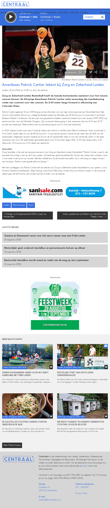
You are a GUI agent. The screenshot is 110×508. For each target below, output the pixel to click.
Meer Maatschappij (12, 445)
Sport (31, 205)
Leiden (6, 205)
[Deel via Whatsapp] (80, 73)
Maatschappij (19, 205)
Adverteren (51, 13)
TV (43, 13)
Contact (84, 13)
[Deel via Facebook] (85, 73)
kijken (85, 466)
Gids (19, 13)
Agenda (12, 13)
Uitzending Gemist (31, 13)
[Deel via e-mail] (101, 73)
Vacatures (63, 13)
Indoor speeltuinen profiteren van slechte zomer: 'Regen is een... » (84, 215)
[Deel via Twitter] (90, 73)
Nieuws (4, 13)
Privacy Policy (81, 493)
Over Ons (74, 13)
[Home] (15, 4)
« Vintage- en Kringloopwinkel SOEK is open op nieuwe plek (25, 215)
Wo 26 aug (105, 13)
